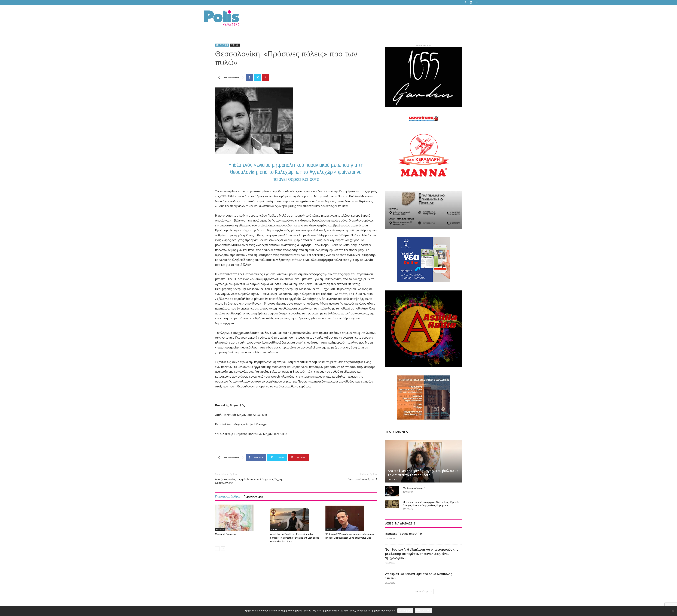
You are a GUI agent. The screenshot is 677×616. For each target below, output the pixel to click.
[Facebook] (465, 2)
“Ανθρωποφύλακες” (414, 488)
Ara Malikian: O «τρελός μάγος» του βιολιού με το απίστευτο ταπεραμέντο (423, 473)
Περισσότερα (253, 496)
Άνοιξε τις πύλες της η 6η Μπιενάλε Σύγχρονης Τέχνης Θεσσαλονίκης (249, 480)
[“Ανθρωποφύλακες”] (392, 491)
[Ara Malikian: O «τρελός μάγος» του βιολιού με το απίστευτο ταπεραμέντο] (423, 461)
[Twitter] (477, 2)
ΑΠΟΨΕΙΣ (235, 45)
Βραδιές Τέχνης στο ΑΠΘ (403, 534)
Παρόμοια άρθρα (227, 496)
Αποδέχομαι (405, 610)
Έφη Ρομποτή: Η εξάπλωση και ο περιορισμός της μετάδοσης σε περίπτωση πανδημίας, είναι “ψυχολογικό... (421, 553)
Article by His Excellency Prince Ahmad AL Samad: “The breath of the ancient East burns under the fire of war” (294, 537)
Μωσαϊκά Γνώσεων (225, 534)
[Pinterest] (265, 77)
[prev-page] (217, 548)
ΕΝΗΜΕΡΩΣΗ (222, 45)
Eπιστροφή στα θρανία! (362, 479)
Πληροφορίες (423, 610)
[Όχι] (672, 611)
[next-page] (223, 548)
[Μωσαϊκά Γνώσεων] (241, 518)
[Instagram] (471, 2)
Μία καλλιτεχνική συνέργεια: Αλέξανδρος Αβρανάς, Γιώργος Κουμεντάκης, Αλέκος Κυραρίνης (431, 503)
